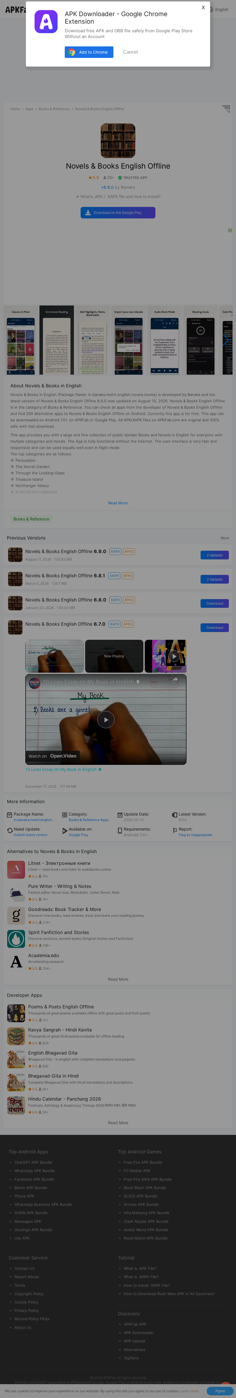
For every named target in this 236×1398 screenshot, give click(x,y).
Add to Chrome (93, 52)
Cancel (130, 52)
